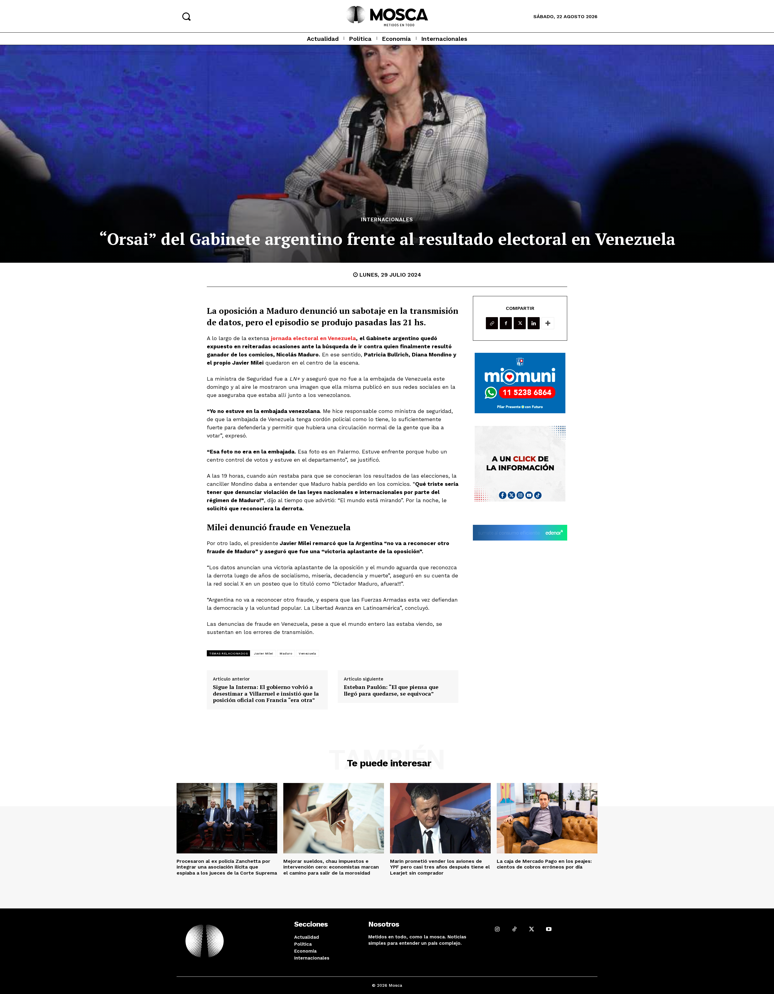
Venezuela (307, 653)
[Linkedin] (534, 323)
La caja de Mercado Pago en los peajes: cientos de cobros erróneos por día (544, 864)
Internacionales (387, 219)
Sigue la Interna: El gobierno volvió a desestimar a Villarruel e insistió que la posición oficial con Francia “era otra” (266, 693)
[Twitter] (520, 323)
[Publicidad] (520, 383)
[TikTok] (514, 929)
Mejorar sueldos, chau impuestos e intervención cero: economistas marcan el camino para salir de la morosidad (331, 866)
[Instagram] (497, 929)
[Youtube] (548, 929)
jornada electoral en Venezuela (313, 338)
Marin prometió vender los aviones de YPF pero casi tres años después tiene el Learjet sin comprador (440, 866)
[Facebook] (506, 323)
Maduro (286, 653)
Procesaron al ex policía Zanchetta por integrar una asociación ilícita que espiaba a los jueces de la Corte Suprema (227, 866)
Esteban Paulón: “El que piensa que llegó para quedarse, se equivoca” (391, 690)
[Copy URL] (492, 323)
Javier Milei (263, 653)
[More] (547, 323)
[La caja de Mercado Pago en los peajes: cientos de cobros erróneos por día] (547, 818)
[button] (186, 16)
